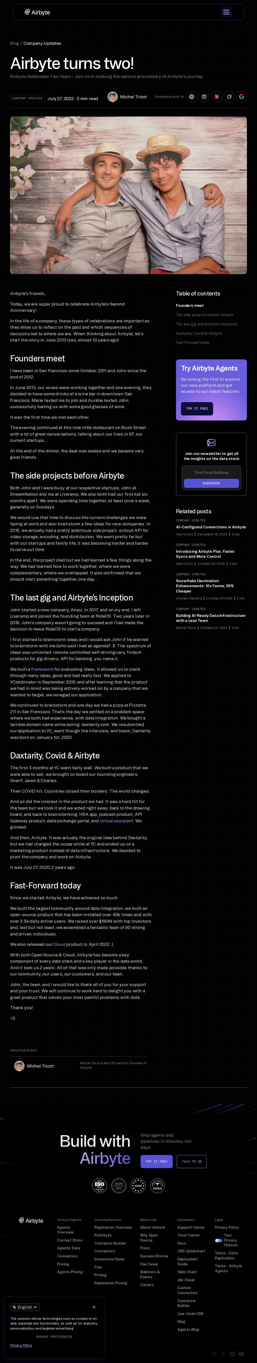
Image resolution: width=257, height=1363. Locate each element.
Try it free (197, 408)
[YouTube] (241, 1354)
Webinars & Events (150, 1274)
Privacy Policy (227, 1227)
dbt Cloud (186, 1280)
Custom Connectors (187, 1290)
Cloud (59, 944)
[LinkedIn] (232, 1354)
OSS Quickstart (191, 1251)
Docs (181, 1243)
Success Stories (154, 1256)
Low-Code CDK (190, 1314)
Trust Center (188, 1235)
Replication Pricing (110, 1283)
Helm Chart (187, 1272)
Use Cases (149, 1264)
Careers (147, 1285)
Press (145, 1248)
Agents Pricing (70, 1272)
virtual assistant (116, 820)
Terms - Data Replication (226, 1255)
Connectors (67, 1256)
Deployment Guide (187, 1261)
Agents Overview (65, 1229)
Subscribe (211, 483)
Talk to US (192, 1161)
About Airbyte (152, 1227)
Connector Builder (110, 1243)
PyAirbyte (102, 1235)
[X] (223, 1354)
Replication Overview (113, 1227)
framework (42, 669)
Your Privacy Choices (231, 1240)
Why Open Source (149, 1237)
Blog (181, 1321)
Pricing (63, 1264)
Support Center (191, 1227)
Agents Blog (188, 1330)
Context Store (69, 1240)
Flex (98, 1267)
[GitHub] (214, 1354)
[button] (226, 12)
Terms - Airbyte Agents (228, 1268)
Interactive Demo (109, 1259)
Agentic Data (68, 1248)
